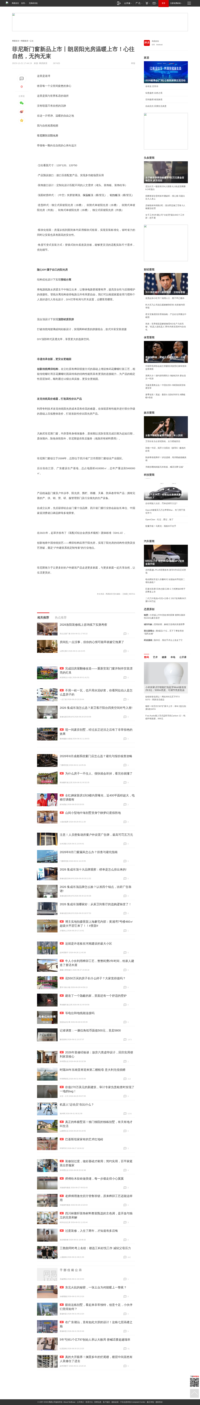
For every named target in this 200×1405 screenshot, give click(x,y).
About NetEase (69, 1402)
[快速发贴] (21, 78)
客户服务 (106, 1402)
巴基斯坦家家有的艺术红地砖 (84, 1139)
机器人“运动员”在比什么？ (77, 1104)
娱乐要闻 (149, 412)
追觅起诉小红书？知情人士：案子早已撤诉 (164, 298)
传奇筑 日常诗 (151, 86)
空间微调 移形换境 (153, 99)
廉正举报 (150, 1402)
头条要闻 (149, 157)
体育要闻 (149, 337)
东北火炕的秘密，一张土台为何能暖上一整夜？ (96, 1287)
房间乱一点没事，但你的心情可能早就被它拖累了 (92, 642)
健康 (164, 657)
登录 (163, 3)
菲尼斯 (41, 135)
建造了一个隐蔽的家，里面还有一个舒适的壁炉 (96, 995)
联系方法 (89, 1402)
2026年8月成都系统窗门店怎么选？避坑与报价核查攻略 (96, 756)
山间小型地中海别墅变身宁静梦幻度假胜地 (93, 812)
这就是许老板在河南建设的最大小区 (88, 943)
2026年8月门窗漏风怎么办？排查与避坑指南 (89, 852)
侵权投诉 (159, 1402)
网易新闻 (155, 41)
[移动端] (119, 3)
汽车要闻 (149, 541)
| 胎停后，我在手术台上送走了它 (163, 640)
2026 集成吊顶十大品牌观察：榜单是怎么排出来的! (93, 869)
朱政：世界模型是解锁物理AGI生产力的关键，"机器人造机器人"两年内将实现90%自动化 (165, 327)
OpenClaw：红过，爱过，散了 (159, 519)
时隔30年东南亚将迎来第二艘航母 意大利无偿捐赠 (92, 1069)
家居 (146, 57)
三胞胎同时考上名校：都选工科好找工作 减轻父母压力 (95, 1248)
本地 (173, 657)
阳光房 (54, 135)
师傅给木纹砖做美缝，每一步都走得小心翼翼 (94, 1178)
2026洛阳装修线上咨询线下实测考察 (83, 624)
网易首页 (15, 3)
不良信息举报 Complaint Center (132, 1402)
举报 (133, 63)
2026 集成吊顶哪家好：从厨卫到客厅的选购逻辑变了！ (95, 904)
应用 (23, 3)
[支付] (147, 3)
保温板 (87, 195)
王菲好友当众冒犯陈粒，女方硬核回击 (162, 441)
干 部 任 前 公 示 (71, 1270)
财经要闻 (149, 269)
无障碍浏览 (33, 3)
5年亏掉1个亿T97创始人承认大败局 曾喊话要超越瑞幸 (95, 1339)
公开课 (182, 657)
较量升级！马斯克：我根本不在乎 (160, 526)
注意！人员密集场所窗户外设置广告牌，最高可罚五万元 (96, 834)
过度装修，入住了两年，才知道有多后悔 (91, 1230)
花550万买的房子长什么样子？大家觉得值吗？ (95, 978)
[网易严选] (138, 3)
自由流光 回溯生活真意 (155, 106)
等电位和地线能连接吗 (79, 1013)
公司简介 (80, 1402)
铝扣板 (114, 195)
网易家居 (24, 41)
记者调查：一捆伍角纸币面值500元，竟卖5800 (90, 1030)
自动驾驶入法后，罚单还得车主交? (161, 503)
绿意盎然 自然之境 (153, 93)
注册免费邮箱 (175, 3)
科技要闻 (149, 474)
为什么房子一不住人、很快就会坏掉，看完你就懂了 (99, 773)
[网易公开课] (128, 3)
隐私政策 (115, 1402)
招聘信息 (97, 1402)
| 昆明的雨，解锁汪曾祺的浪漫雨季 (164, 624)
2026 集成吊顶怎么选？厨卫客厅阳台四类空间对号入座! (96, 707)
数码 (146, 657)
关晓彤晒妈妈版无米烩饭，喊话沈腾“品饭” (164, 467)
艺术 (155, 657)
